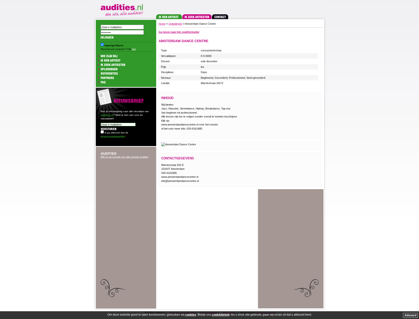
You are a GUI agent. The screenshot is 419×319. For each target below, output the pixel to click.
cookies (190, 314)
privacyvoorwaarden (113, 136)
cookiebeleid (220, 314)
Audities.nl (107, 115)
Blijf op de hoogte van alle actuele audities (124, 157)
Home (162, 23)
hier (134, 49)
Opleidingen (175, 23)
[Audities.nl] (123, 9)
